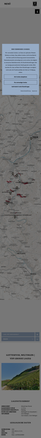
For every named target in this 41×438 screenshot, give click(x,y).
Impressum (34, 90)
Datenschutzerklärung (26, 90)
